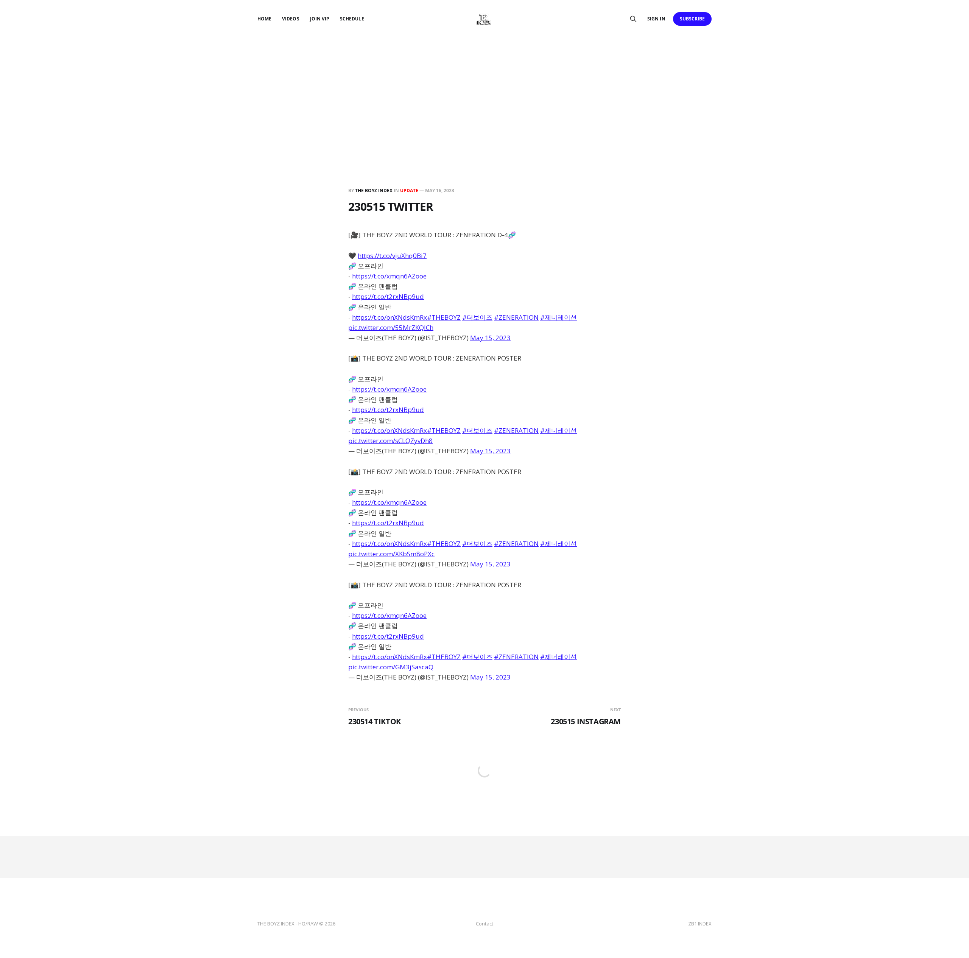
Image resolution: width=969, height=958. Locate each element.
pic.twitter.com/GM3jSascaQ (390, 667)
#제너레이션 (558, 317)
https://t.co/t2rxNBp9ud (388, 296)
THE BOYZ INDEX (374, 190)
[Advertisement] (484, 95)
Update (409, 190)
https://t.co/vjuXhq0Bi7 (392, 255)
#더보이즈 (477, 317)
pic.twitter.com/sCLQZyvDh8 (390, 440)
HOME (264, 19)
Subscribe (692, 19)
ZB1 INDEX (700, 923)
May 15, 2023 (490, 337)
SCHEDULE (352, 19)
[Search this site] (633, 19)
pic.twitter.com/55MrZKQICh (390, 327)
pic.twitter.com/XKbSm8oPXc (391, 553)
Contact (484, 923)
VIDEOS (290, 19)
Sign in (656, 19)
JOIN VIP (319, 19)
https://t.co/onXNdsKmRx (389, 317)
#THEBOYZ (444, 317)
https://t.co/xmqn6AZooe (389, 276)
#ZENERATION (516, 317)
